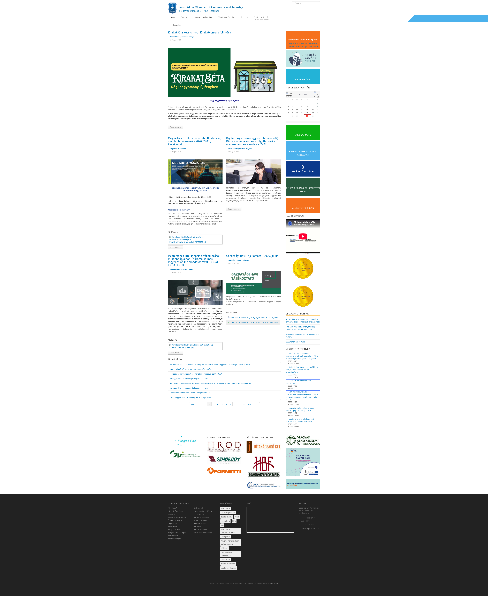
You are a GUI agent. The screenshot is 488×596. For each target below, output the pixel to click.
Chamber (185, 17)
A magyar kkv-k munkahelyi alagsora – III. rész (189, 378)
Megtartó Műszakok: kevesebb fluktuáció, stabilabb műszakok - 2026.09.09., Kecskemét (194, 141)
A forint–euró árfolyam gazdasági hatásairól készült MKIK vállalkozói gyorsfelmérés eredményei (210, 383)
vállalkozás (225, 559)
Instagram (313, 8)
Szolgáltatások (174, 529)
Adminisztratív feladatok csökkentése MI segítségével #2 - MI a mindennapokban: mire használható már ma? (302, 396)
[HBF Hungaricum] (264, 467)
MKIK (237, 517)
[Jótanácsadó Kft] (264, 447)
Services (244, 17)
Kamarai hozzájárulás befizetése (303, 43)
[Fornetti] (224, 471)
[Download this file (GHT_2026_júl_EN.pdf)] (246, 322)
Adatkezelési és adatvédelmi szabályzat (204, 531)
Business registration (203, 17)
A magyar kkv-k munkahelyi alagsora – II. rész (189, 388)
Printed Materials (261, 18)
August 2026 (303, 95)
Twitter (308, 8)
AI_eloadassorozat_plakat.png (181, 347)
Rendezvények (200, 523)
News (172, 17)
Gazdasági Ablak (228, 512)
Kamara (171, 514)
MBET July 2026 (271, 322)
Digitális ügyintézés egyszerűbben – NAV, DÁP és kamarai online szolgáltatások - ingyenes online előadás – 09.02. (252, 141)
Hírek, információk (175, 511)
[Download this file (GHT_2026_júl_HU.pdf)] (246, 317)
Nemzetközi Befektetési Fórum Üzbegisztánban (190, 392)
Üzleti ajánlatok (200, 520)
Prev (200, 404)
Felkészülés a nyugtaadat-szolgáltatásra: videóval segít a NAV (196, 374)
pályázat (224, 548)
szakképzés (226, 508)
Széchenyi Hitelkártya (203, 511)
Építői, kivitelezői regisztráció (175, 522)
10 (243, 404)
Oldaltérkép (173, 508)
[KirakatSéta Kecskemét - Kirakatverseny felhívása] (224, 72)
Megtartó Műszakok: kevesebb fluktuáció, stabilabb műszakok (300, 420)
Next (250, 404)
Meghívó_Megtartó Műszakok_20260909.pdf (187, 242)
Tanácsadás (199, 514)
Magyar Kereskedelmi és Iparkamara (230, 542)
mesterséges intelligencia (226, 554)
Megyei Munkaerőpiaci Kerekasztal (177, 534)
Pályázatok (198, 508)
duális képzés (227, 517)
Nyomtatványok (174, 538)
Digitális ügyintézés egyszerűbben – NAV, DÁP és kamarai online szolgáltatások (302, 369)
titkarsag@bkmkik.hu (310, 528)
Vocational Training (226, 17)
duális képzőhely (228, 564)
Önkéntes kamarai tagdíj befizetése (303, 46)
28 (307, 116)
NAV (234, 521)
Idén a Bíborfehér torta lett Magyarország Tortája (190, 369)
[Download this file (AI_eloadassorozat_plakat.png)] (191, 344)
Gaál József (225, 536)
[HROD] (224, 447)
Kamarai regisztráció (177, 517)
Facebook (303, 8)
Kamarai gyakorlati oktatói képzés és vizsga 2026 (190, 397)
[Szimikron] (224, 460)
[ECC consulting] (264, 486)
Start (193, 404)
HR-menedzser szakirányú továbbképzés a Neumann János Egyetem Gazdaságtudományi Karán (210, 364)
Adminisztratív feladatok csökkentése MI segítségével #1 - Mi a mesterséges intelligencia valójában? (302, 356)
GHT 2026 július (271, 317)
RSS (317, 8)
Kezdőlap (198, 526)
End (256, 404)
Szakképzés (173, 526)
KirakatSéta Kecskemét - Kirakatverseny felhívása (199, 32)
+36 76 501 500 (307, 524)
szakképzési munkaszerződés (228, 531)
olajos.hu (274, 583)
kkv (222, 525)
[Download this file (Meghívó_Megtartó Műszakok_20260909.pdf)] (195, 238)
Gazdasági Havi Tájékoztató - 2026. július (252, 256)
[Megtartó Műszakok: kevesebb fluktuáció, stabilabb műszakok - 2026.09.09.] (195, 171)
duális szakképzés (228, 568)
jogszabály (225, 521)
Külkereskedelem (201, 517)
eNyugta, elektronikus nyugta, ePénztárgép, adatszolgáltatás (300, 409)
